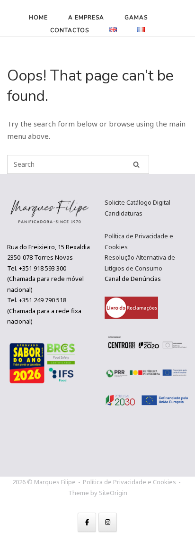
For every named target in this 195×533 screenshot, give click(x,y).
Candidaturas (123, 213)
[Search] (136, 164)
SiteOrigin (113, 492)
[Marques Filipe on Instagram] (107, 522)
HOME (38, 17)
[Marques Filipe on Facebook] (87, 522)
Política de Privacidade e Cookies (129, 482)
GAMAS (136, 17)
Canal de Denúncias (133, 278)
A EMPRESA (86, 17)
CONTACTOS (69, 30)
